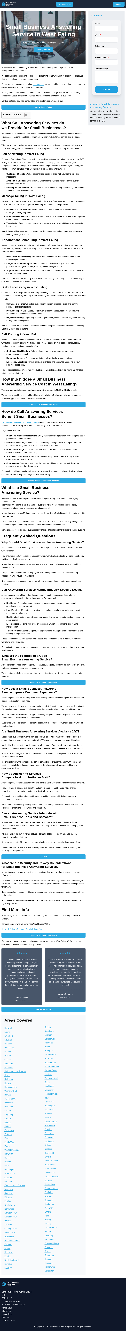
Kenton (7, 1111)
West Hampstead (11, 1150)
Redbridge (49, 1204)
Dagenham (49, 1255)
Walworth (49, 1043)
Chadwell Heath (52, 1243)
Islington (8, 1264)
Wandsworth (9, 1173)
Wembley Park (10, 1091)
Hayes (7, 1075)
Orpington (49, 1247)
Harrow (7, 1083)
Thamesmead (51, 1228)
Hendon (7, 1162)
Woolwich (49, 1208)
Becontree (49, 1239)
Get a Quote (42, 50)
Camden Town (10, 1213)
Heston (7, 1056)
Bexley (48, 1251)
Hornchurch (50, 1267)
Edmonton (49, 1137)
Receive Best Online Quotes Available (43, 481)
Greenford (20, 929)
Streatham (49, 1031)
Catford (48, 1145)
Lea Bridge (49, 1086)
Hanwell (5, 929)
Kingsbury (8, 1115)
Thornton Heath (51, 1078)
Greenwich (49, 1133)
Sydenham (49, 1110)
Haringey (49, 1051)
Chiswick (8, 1059)
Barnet (47, 1047)
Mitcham (48, 1035)
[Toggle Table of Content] (25, 115)
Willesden (8, 1103)
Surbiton (8, 1225)
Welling (48, 1224)
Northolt (7, 1052)
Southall (29, 929)
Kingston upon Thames (14, 1185)
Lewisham (49, 1141)
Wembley (8, 1063)
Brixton (48, 1027)
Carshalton (49, 1090)
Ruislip (7, 1158)
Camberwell (50, 1039)
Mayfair (7, 1201)
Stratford (48, 1149)
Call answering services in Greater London (20, 422)
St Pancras (9, 1236)
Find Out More (44, 857)
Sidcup (48, 1231)
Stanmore (8, 1193)
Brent (6, 1166)
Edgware (8, 1197)
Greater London (51, 1188)
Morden (7, 1256)
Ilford (47, 1216)
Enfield (48, 1157)
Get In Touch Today (43, 107)
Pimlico (7, 1221)
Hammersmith (10, 1087)
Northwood (9, 1209)
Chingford (49, 1200)
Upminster (49, 1271)
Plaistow (48, 1180)
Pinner (7, 1146)
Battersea (8, 1189)
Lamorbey (49, 1235)
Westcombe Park (52, 1176)
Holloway (8, 1252)
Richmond (8, 1079)
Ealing (12, 929)
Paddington (9, 1170)
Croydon (48, 1129)
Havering (49, 1263)
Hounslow (8, 1067)
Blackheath (49, 1153)
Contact (118, 4)
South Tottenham (52, 1066)
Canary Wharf (51, 1121)
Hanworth (8, 1154)
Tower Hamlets (51, 1094)
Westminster (9, 1232)
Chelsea (8, 1177)
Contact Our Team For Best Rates (44, 404)
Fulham (7, 1122)
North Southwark (11, 1260)
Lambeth (8, 1268)
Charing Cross (10, 1229)
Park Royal (9, 1048)
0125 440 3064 (65, 4)
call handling (38, 84)
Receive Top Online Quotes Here (43, 682)
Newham (48, 1196)
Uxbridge (8, 1181)
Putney (7, 1138)
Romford (48, 1259)
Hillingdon (8, 1107)
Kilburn (7, 1118)
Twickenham (10, 1099)
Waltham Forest (51, 1161)
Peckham (49, 1058)
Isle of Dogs (50, 1125)
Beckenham (50, 1165)
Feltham (8, 1134)
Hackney (48, 1074)
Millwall (48, 1117)
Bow (46, 1098)
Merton (7, 1248)
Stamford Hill (50, 1062)
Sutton (47, 1082)
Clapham (8, 1244)
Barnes (7, 1095)
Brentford (38, 929)
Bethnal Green (51, 1070)
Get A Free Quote (43, 1009)
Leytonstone (50, 1173)
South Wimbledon (12, 1240)
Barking (48, 1220)
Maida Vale (9, 1142)
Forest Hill (49, 1102)
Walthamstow (50, 1169)
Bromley (48, 1114)
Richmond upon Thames (15, 1071)
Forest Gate (50, 1184)
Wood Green (50, 1055)
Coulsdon (49, 1192)
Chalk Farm (9, 1205)
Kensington (9, 1130)
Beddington (50, 1106)
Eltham (48, 1212)
